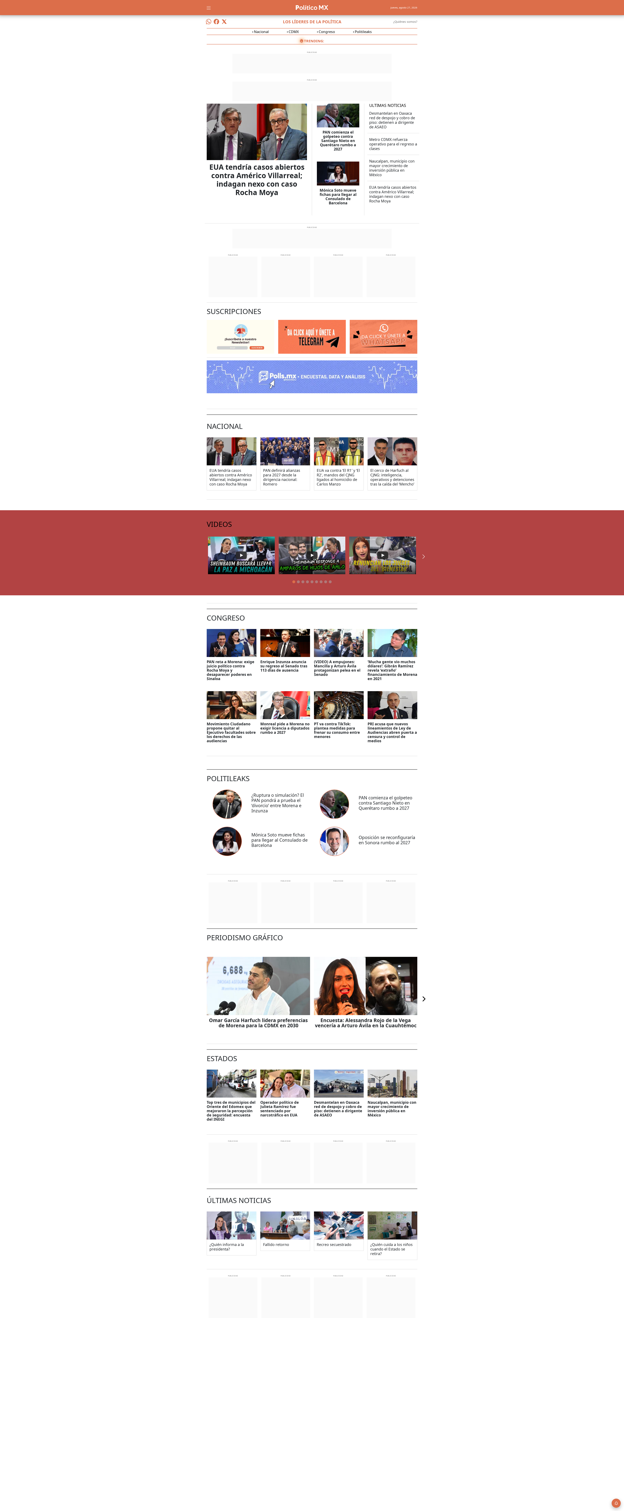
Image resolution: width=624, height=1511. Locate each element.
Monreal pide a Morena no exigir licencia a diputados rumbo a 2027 (285, 728)
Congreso (327, 31)
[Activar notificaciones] (616, 1503)
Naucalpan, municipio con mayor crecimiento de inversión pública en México (392, 167)
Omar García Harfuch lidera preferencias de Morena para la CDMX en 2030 (258, 1023)
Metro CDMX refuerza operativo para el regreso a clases (393, 144)
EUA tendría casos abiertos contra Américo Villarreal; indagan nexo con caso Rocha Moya (257, 179)
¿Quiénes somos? (405, 22)
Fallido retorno (276, 1244)
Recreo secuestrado (334, 1244)
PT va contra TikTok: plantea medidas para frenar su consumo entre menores (337, 730)
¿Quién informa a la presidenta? (226, 1247)
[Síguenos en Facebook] (216, 21)
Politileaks (363, 31)
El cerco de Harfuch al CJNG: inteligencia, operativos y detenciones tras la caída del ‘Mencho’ (392, 477)
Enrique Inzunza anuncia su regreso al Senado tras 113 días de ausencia (283, 666)
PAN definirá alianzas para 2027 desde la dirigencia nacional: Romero (281, 477)
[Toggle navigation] (209, 7)
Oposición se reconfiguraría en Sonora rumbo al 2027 (387, 840)
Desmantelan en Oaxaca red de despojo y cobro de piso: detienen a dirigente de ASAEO (392, 120)
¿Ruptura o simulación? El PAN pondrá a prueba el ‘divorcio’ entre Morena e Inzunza (277, 803)
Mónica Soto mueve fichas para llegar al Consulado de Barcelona (338, 196)
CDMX (294, 31)
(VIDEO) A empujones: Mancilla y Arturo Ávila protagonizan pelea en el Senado (337, 668)
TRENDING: (314, 40)
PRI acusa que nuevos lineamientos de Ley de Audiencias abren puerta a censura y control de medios (392, 732)
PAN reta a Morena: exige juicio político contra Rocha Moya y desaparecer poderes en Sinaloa (230, 670)
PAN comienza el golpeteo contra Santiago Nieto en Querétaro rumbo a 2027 (338, 141)
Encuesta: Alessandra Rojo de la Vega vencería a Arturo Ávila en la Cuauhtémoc (365, 1023)
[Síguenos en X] (224, 21)
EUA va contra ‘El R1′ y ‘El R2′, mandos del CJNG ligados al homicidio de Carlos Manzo (338, 477)
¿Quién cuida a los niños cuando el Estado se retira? (391, 1249)
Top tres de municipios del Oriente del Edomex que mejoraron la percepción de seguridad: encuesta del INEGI (231, 1111)
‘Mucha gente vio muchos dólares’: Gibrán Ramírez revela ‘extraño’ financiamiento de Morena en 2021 (392, 670)
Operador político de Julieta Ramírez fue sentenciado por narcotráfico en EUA (279, 1109)
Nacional (261, 31)
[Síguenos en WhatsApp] (208, 21)
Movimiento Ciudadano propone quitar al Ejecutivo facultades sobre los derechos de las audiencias (231, 732)
